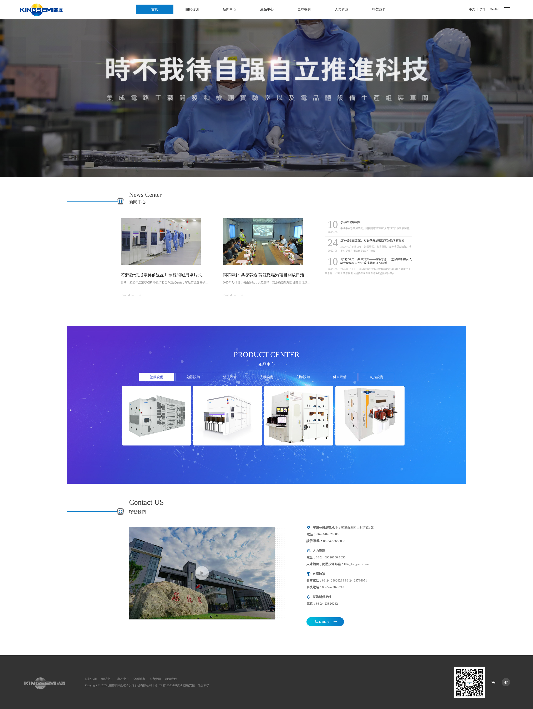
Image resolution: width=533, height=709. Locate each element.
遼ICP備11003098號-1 (168, 685)
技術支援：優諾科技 (196, 685)
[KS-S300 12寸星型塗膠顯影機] (370, 415)
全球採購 (304, 9)
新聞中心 (229, 9)
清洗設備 (230, 377)
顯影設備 (193, 377)
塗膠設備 (156, 377)
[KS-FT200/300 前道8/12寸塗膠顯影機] (156, 415)
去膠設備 (266, 377)
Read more (322, 621)
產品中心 (267, 9)
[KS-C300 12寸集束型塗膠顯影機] (298, 415)
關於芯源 (192, 9)
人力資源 (341, 9)
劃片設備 (376, 377)
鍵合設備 (339, 377)
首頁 (154, 9)
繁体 (483, 9)
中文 (472, 9)
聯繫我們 (379, 9)
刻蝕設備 (303, 377)
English (494, 9)
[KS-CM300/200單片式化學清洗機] (227, 415)
